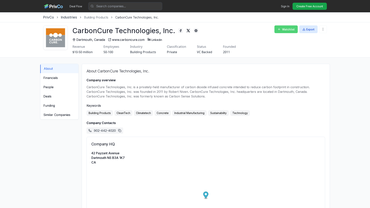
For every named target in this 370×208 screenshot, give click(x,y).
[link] (137, 17)
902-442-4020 (105, 131)
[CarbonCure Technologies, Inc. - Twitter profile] (188, 30)
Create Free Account (309, 6)
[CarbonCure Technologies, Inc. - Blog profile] (196, 30)
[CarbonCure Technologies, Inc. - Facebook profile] (180, 30)
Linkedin (156, 39)
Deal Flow (76, 6)
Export (310, 29)
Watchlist (288, 29)
